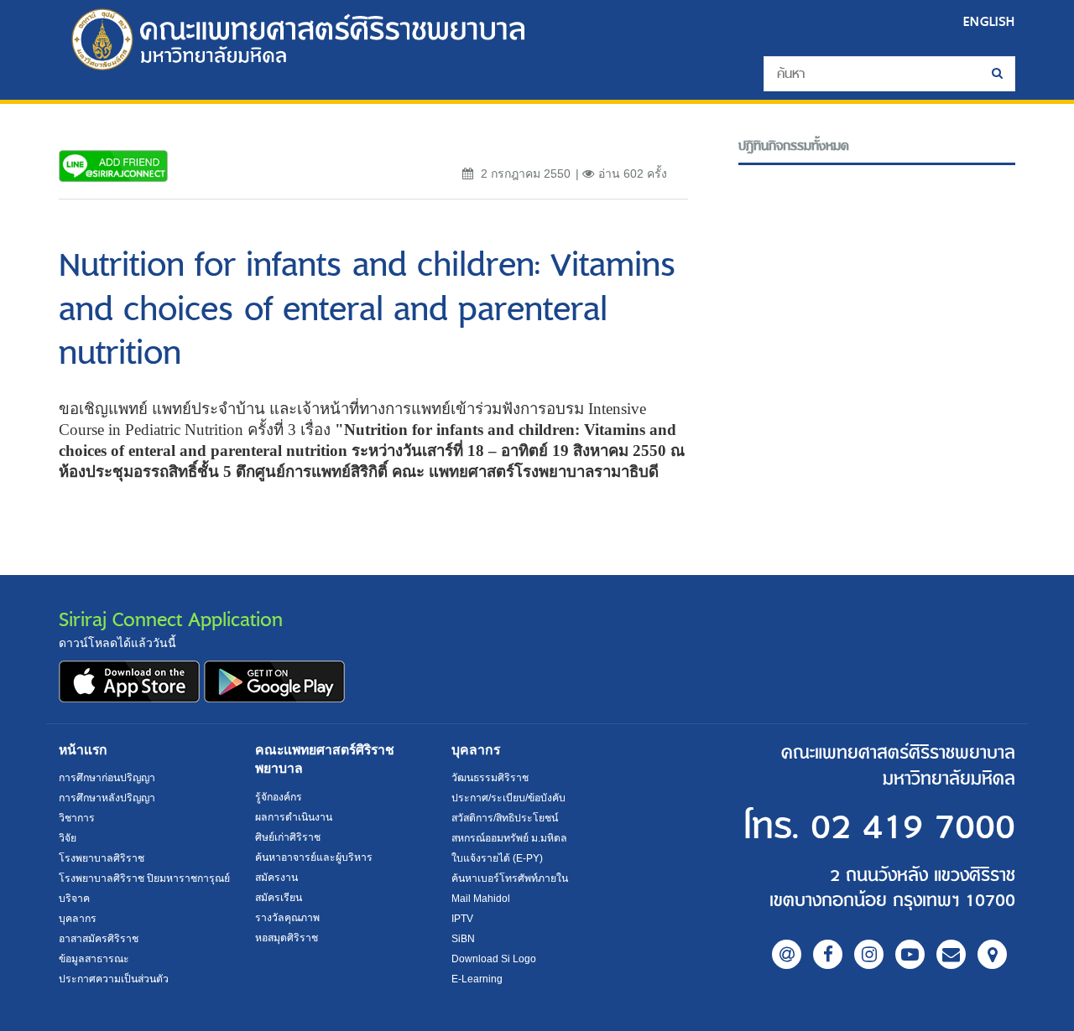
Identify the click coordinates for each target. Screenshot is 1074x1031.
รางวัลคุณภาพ (287, 918)
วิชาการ (77, 818)
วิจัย (67, 838)
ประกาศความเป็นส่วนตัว (114, 979)
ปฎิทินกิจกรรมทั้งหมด (793, 146)
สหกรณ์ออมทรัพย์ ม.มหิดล (509, 838)
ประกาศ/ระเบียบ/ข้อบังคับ (508, 798)
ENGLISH (989, 21)
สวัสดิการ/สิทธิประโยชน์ (504, 818)
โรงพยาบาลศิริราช (101, 858)
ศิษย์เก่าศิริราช (288, 837)
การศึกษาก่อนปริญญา (107, 778)
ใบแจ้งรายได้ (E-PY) (497, 858)
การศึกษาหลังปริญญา (107, 798)
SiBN (463, 939)
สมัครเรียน (278, 898)
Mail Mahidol (480, 898)
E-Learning (477, 979)
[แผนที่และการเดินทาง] (992, 954)
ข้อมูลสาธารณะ (94, 959)
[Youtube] (910, 954)
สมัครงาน (276, 877)
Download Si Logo (493, 959)
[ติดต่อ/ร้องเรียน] (951, 954)
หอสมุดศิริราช (286, 938)
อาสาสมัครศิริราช (98, 939)
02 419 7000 (913, 828)
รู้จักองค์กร (278, 797)
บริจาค (74, 898)
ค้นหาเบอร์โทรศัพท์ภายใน (509, 878)
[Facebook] (827, 954)
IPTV (462, 919)
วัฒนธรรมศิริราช (490, 778)
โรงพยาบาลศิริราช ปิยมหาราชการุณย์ (144, 878)
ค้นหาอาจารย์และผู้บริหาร (314, 857)
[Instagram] (869, 954)
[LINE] (786, 954)
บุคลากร (77, 919)
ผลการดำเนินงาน (293, 817)
